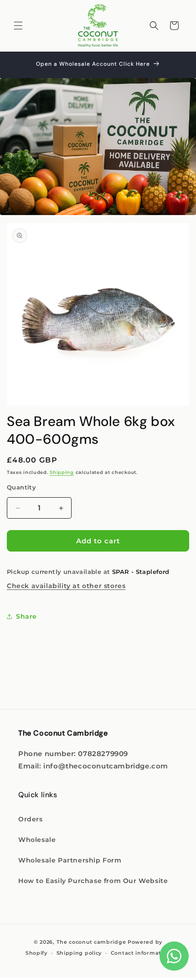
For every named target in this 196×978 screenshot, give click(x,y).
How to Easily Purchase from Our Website (93, 881)
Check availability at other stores (66, 586)
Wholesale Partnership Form (70, 860)
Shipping (62, 472)
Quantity (21, 487)
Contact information (140, 953)
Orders (30, 819)
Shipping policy (79, 953)
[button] (18, 26)
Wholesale (37, 840)
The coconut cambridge (91, 942)
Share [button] (26, 616)
